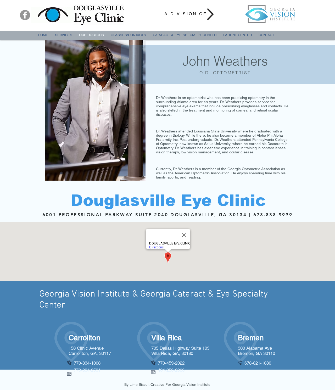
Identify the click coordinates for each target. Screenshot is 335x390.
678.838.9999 (273, 214)
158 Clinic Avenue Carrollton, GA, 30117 (90, 351)
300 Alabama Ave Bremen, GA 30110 (256, 351)
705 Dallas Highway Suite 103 (180, 348)
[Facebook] (25, 15)
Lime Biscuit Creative (147, 384)
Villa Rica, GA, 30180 (172, 353)
